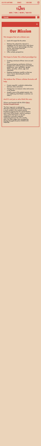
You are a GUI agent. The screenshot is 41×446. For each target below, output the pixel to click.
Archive (22, 12)
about (10, 12)
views (16, 12)
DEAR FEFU (28, 12)
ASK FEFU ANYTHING (7, 2)
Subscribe (29, 2)
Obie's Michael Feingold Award (17, 103)
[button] (37, 24)
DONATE (19, 2)
